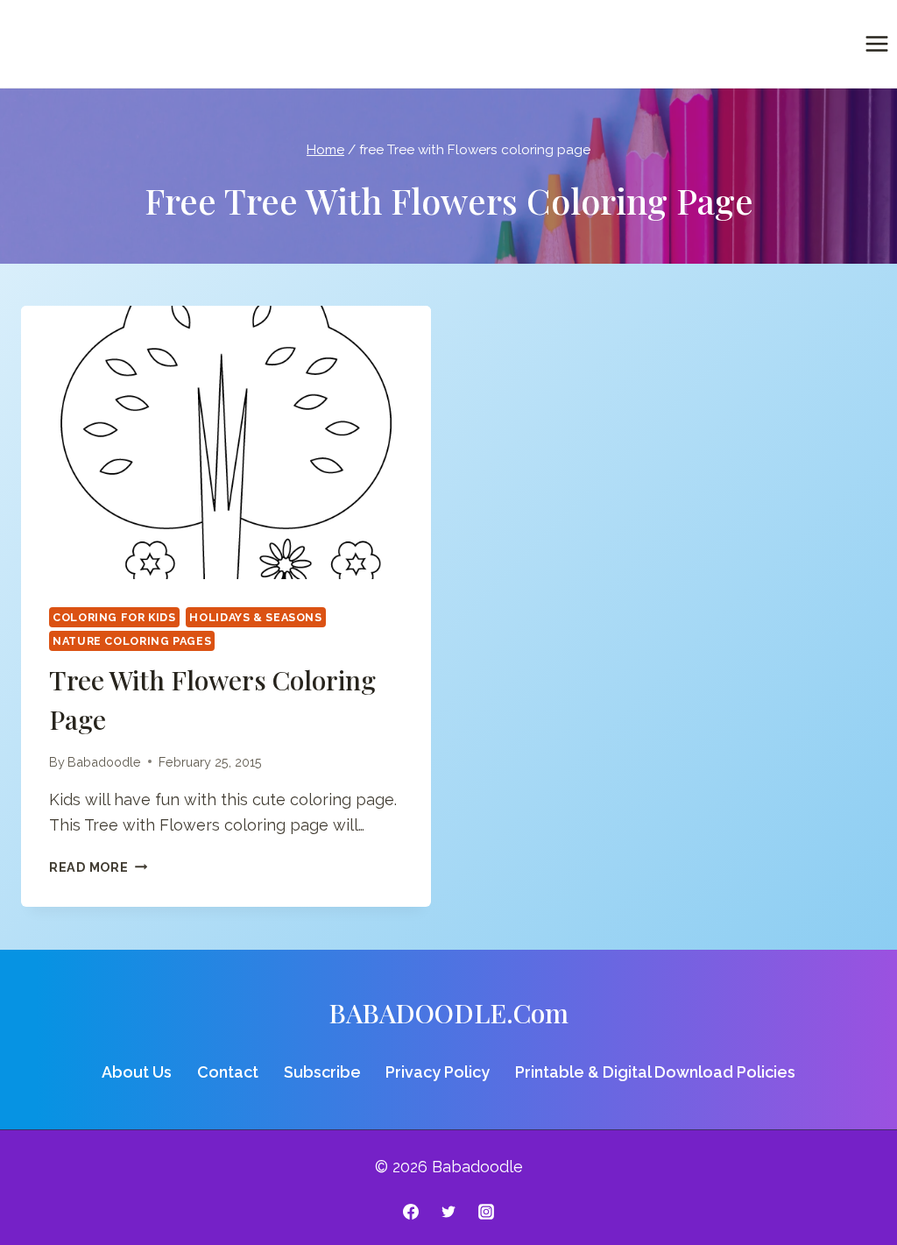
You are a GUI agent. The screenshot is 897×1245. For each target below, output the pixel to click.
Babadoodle (104, 761)
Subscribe (322, 1072)
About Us (137, 1072)
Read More (98, 866)
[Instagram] (486, 1211)
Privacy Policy (437, 1072)
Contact (227, 1072)
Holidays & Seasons (255, 617)
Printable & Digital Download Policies (655, 1072)
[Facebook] (411, 1211)
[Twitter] (448, 1211)
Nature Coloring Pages (132, 640)
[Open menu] (876, 43)
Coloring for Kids (114, 617)
